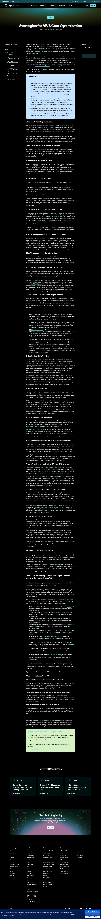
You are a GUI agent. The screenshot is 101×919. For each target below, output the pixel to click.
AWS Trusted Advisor (38, 476)
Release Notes (47, 882)
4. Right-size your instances (36, 388)
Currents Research (47, 859)
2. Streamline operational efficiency (39, 178)
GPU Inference (63, 853)
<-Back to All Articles (11, 44)
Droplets (55, 618)
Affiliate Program (14, 866)
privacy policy (37, 912)
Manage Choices (92, 916)
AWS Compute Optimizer (47, 401)
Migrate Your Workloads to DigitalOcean (45, 731)
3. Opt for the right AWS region (37, 356)
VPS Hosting (63, 855)
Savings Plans (57, 216)
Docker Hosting (64, 862)
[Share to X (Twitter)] (83, 48)
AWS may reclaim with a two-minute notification (50, 507)
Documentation (47, 880)
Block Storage (30, 882)
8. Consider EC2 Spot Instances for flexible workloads (46, 489)
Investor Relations (14, 877)
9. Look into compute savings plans (39, 516)
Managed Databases (32, 877)
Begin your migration (34, 749)
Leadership (13, 853)
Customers (12, 859)
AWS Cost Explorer (36, 284)
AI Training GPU (64, 850)
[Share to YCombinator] (92, 48)
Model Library (30, 864)
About (11, 850)
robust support (56, 654)
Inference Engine (31, 857)
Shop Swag (46, 886)
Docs (76, 1)
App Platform (30, 873)
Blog (73, 1)
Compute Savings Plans (32, 520)
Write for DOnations (48, 857)
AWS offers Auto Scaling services (35, 429)
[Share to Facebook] (86, 48)
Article (50, 17)
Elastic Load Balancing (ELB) (34, 444)
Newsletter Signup (47, 871)
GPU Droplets (30, 853)
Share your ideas (81, 859)
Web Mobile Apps (64, 866)
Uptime (28, 889)
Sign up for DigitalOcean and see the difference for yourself (43, 672)
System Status (80, 857)
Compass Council (47, 866)
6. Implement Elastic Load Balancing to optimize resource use (48, 440)
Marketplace (46, 873)
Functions (29, 871)
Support (78, 850)
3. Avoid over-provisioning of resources (40, 195)
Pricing (45, 875)
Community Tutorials (48, 850)
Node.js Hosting (64, 864)
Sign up (93, 5)
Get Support (87, 1)
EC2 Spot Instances (31, 493)
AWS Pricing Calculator (66, 365)
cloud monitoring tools (51, 564)
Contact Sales (95, 1)
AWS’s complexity (38, 51)
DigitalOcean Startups (48, 862)
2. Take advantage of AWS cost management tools (44, 295)
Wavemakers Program (48, 864)
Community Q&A (47, 853)
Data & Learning (31, 859)
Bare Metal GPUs (31, 855)
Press (11, 868)
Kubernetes (30, 868)
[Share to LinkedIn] (89, 48)
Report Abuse (80, 855)
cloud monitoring (52, 469)
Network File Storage (32, 884)
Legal (11, 871)
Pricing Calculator (47, 877)
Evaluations (29, 862)
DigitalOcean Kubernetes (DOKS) (51, 636)
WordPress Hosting (64, 868)
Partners (12, 862)
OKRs (50, 485)
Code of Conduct (47, 884)
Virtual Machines (64, 871)
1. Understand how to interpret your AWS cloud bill (44, 268)
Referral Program (14, 864)
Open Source (46, 868)
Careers (81, 1)
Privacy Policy (13, 873)
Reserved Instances (45, 216)
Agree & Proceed (92, 911)
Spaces (29, 880)
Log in (86, 5)
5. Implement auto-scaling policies (39, 417)
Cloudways (29, 899)
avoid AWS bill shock (65, 291)
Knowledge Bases (31, 850)
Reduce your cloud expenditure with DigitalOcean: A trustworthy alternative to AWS (12, 68)
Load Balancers (30, 875)
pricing (69, 607)
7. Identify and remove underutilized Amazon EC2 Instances (48, 464)
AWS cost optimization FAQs (38, 676)
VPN (61, 859)
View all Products (31, 901)
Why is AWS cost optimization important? (43, 145)
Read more (16, 793)
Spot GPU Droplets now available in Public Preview (15, 1)
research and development (42, 66)
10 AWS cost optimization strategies (41, 253)
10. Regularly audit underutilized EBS (39, 550)
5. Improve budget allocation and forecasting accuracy (46, 234)
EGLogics (28, 589)
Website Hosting (64, 857)
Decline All (92, 913)
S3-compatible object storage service (57, 630)
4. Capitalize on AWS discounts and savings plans (44, 209)
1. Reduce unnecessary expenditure (39, 160)
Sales (78, 853)
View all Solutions (64, 873)
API (60, 644)
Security (12, 875)
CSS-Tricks (46, 855)
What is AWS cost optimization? (39, 122)
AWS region (36, 359)
